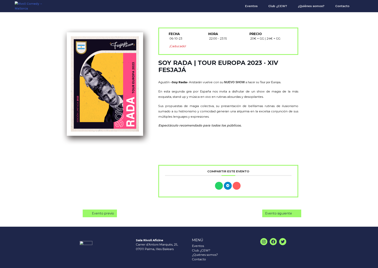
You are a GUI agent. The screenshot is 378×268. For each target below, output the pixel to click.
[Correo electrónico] (237, 186)
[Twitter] (282, 241)
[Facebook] (273, 241)
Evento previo (103, 213)
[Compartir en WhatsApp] (219, 186)
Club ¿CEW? (277, 6)
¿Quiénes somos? (311, 6)
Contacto (342, 6)
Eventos (251, 6)
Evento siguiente (278, 213)
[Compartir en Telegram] (228, 186)
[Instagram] (263, 241)
